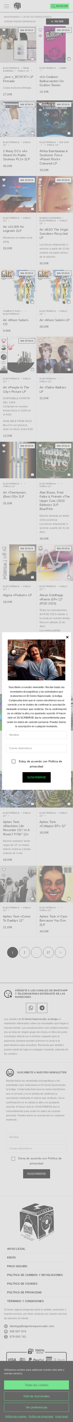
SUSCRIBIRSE (36, 777)
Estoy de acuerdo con (40, 763)
